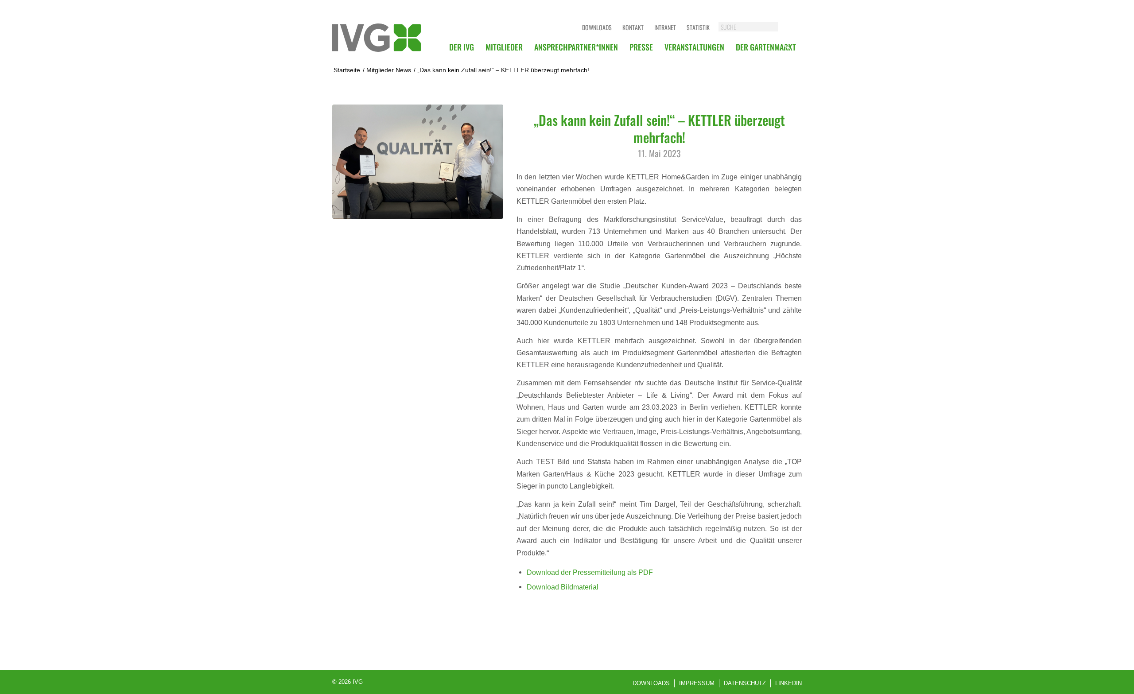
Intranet (665, 27)
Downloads (597, 27)
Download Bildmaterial (562, 587)
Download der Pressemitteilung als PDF (590, 572)
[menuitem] (461, 47)
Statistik (698, 27)
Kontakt (633, 27)
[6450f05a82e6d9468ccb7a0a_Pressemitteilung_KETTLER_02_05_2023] (417, 162)
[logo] (376, 38)
